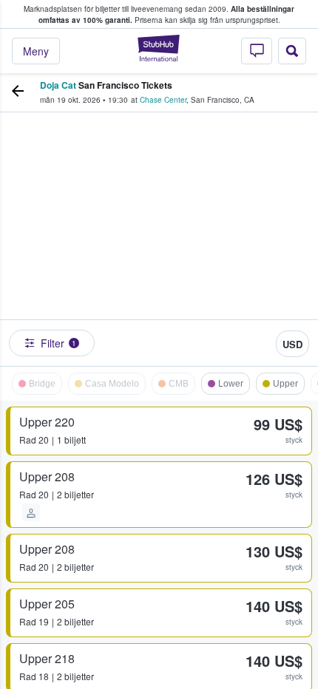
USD (292, 344)
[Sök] (292, 51)
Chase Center (163, 100)
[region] (159, 235)
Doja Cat (58, 85)
